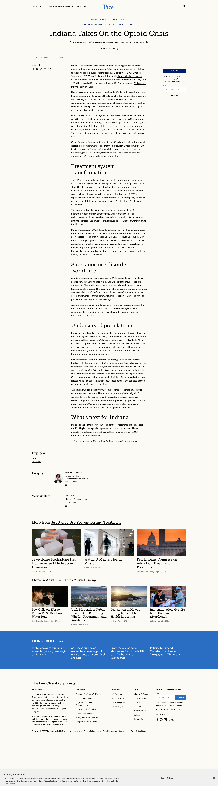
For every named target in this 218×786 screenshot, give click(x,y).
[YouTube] (172, 719)
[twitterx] (41, 68)
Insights (116, 689)
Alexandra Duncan (73, 472)
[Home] (53, 683)
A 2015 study (135, 194)
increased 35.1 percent (112, 72)
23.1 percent (140, 83)
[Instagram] (161, 719)
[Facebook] (157, 719)
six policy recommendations (90, 145)
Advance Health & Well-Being (71, 580)
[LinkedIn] (165, 719)
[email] (45, 68)
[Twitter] (169, 719)
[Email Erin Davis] (66, 506)
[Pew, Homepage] (109, 6)
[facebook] (33, 68)
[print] (49, 68)
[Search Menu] (184, 7)
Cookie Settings (167, 778)
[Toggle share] (184, 62)
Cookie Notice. (10, 783)
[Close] (214, 778)
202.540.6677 (71, 502)
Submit (174, 96)
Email (164, 85)
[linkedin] (37, 68)
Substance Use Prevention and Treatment (86, 522)
